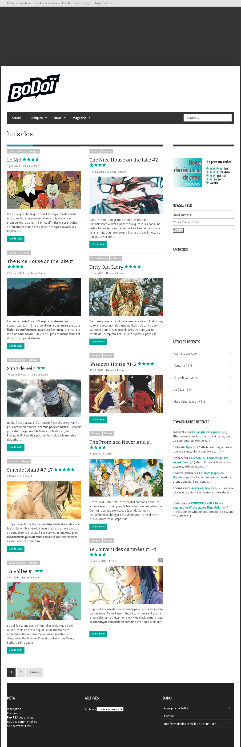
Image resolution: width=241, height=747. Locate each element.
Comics (95, 151)
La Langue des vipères (206, 432)
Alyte (189, 447)
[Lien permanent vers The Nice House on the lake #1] (44, 297)
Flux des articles (20, 717)
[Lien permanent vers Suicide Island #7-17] (44, 500)
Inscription (14, 709)
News (55, 119)
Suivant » (35, 672)
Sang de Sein (22, 368)
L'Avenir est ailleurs (201, 488)
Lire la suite (15, 238)
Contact (169, 716)
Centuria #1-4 (183, 365)
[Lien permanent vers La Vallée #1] (44, 601)
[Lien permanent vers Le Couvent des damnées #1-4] (126, 585)
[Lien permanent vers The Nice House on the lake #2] (126, 195)
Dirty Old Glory (106, 267)
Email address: (182, 215)
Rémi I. (110, 454)
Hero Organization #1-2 (189, 401)
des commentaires (22, 721)
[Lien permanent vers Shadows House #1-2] (126, 394)
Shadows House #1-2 (113, 364)
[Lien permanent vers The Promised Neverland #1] (126, 478)
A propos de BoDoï (176, 708)
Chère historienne (185, 377)
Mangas (108, 355)
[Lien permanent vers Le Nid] (44, 190)
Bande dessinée (16, 151)
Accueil (16, 118)
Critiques (34, 119)
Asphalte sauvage (185, 353)
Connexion (14, 713)
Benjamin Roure (31, 166)
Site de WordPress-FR (21, 726)
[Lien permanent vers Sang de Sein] (44, 398)
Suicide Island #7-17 (30, 470)
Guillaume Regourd (115, 171)
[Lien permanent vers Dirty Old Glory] (126, 297)
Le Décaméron (183, 389)
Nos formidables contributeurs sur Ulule (190, 724)
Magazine (77, 119)
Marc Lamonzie (40, 374)
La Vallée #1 (21, 571)
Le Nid (14, 160)
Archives (90, 709)
